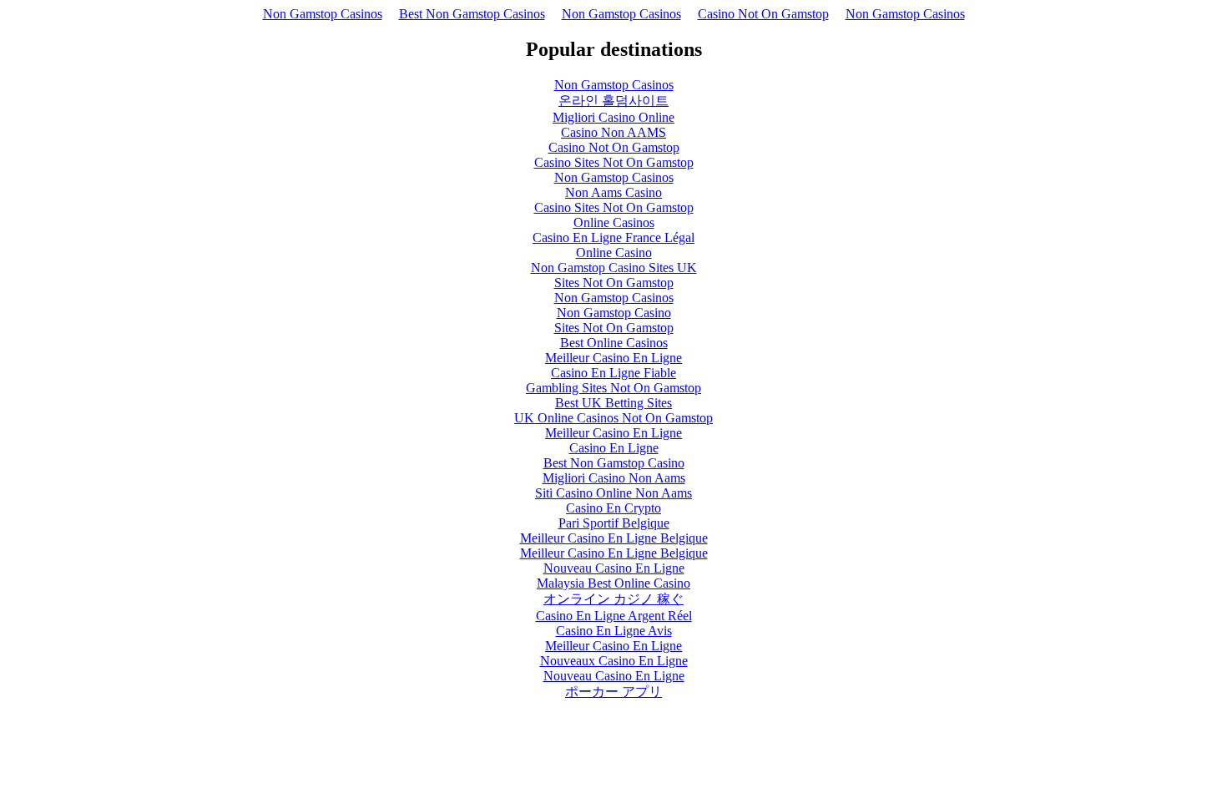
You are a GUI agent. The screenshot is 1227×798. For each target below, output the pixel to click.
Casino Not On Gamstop (763, 14)
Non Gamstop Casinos (322, 14)
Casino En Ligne (614, 448)
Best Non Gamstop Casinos (472, 14)
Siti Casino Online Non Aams (613, 493)
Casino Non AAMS (613, 132)
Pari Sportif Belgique (613, 523)
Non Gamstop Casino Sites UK (614, 267)
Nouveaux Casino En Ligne (614, 661)
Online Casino (614, 252)
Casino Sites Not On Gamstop (614, 162)
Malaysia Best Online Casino (613, 583)
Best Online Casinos (614, 343)
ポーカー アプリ (613, 691)
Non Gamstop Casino (614, 313)
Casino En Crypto (613, 508)
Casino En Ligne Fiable (613, 373)
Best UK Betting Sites (613, 403)
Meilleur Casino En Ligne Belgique (614, 538)
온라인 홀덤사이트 (613, 100)
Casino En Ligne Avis (614, 631)
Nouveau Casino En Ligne (613, 568)
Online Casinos (613, 222)
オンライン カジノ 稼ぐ (613, 599)
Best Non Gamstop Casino (613, 463)
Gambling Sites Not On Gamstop (613, 388)
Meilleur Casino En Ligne (613, 358)
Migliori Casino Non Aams (614, 478)
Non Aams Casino (613, 192)
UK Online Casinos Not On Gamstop (613, 418)
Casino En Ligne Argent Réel (614, 616)
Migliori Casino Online (613, 117)
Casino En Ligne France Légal (613, 237)
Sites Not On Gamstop (614, 282)
